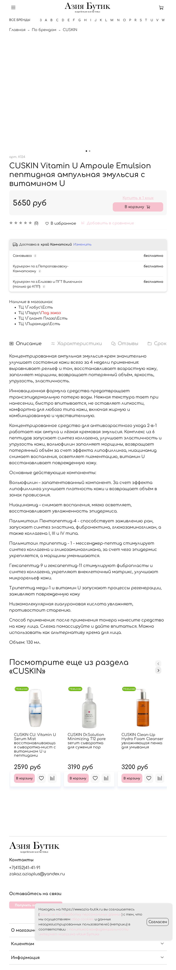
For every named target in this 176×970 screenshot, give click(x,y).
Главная (17, 30)
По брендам (44, 30)
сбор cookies (82, 919)
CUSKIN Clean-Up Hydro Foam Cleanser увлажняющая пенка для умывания (142, 741)
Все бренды (19, 20)
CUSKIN (70, 30)
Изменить (82, 244)
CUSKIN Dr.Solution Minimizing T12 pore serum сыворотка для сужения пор (87, 741)
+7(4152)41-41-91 (24, 867)
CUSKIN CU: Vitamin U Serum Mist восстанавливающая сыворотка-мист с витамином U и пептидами (35, 745)
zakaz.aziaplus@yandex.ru (37, 874)
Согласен (157, 922)
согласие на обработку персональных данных (80, 914)
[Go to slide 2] (89, 151)
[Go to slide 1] (86, 151)
